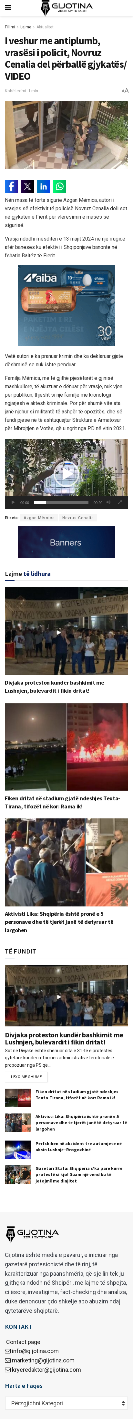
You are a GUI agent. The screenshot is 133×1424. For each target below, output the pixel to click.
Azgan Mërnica (39, 518)
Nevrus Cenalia (78, 518)
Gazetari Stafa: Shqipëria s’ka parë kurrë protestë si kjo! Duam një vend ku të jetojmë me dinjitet (79, 1174)
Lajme (25, 27)
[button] (66, 474)
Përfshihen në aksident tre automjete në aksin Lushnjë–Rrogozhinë (79, 1147)
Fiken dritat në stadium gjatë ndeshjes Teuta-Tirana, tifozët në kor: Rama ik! (77, 1095)
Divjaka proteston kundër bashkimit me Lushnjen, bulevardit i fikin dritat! (64, 1038)
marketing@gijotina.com (43, 1360)
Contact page (22, 1342)
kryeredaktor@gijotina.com (46, 1369)
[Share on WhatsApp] (59, 186)
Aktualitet (45, 27)
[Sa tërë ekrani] (120, 502)
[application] (66, 474)
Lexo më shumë (26, 1077)
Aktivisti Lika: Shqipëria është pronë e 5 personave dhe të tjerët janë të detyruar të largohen (59, 922)
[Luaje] (13, 502)
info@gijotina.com (35, 1351)
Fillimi (10, 27)
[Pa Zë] (108, 502)
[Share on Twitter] (27, 186)
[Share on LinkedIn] (43, 186)
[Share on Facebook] (11, 186)
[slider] (61, 502)
